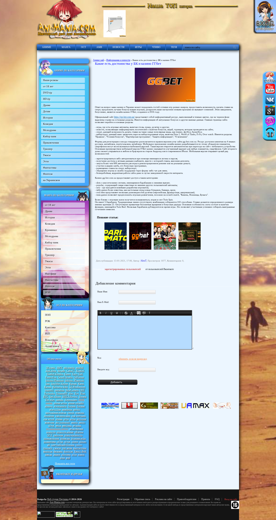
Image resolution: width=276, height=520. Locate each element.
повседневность (73, 435)
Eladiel (80, 370)
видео (76, 409)
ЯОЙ (48, 292)
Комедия (48, 123)
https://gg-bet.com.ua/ (124, 117)
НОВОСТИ (118, 47)
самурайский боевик (62, 444)
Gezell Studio (65, 377)
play (70, 393)
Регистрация (123, 499)
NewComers (72, 390)
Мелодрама (49, 130)
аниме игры (60, 402)
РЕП (47, 333)
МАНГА (66, 47)
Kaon (81, 383)
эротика (66, 454)
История (48, 117)
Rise (82, 393)
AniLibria (50, 370)
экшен (56, 454)
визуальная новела (55, 412)
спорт (79, 444)
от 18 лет (48, 86)
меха (58, 425)
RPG (45, 396)
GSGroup (79, 377)
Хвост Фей (80, 451)
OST (82, 390)
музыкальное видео (57, 428)
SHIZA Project (70, 396)
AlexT (143, 260)
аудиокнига (60, 406)
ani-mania (69, 367)
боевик (72, 406)
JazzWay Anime (59, 383)
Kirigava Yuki (60, 386)
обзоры (79, 432)
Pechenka (49, 393)
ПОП (48, 314)
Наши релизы (50, 80)
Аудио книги (52, 346)
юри (62, 457)
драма (59, 419)
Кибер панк (49, 136)
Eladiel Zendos (55, 373)
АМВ (99, 47)
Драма (46, 105)
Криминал (51, 229)
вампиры (67, 409)
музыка (77, 425)
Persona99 (61, 393)
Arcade (61, 370)
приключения (51, 438)
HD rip (46, 98)
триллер (47, 448)
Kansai (73, 383)
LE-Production (77, 386)
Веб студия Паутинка (57, 499)
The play (50, 399)
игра (66, 419)
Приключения (51, 142)
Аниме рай (98, 60)
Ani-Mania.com (57, 502)
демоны (79, 412)
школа (48, 454)
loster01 (49, 390)
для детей (48, 419)
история (81, 419)
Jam (47, 383)
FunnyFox (51, 377)
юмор (81, 454)
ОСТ (83, 47)
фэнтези (68, 451)
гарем (70, 412)
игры (73, 419)
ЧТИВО (156, 47)
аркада (49, 406)
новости (51, 432)
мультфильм (76, 428)
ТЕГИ (174, 47)
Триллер (48, 148)
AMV (59, 367)
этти (74, 454)
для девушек (79, 415)
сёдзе (67, 441)
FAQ (217, 499)
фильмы (58, 451)
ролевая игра (78, 438)
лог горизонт (62, 422)
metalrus (59, 390)
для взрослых (62, 415)
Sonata (82, 396)
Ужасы (47, 155)
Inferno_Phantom (74, 380)
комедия (49, 422)
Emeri (67, 373)
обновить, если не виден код (133, 358)
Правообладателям (186, 499)
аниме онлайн (76, 402)
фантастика (79, 448)
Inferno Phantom (54, 380)
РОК (47, 321)
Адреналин (70, 399)
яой (68, 457)
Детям (46, 111)
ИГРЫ (138, 47)
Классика (50, 327)
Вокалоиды (51, 339)
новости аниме (65, 432)
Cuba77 (70, 370)
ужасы (57, 448)
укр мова (67, 448)
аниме (49, 402)
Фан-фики (50, 273)
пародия (58, 435)
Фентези (48, 173)
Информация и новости (118, 60)
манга (74, 422)
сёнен (75, 441)
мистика (67, 425)
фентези (47, 451)
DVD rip (47, 92)
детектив (49, 415)
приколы (65, 438)
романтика (50, 441)
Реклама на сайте (163, 499)
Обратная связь (142, 499)
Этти (46, 161)
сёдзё (60, 441)
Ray (77, 393)
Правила (205, 499)
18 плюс (50, 367)
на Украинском (51, 180)
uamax (59, 399)
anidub (79, 367)
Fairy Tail (77, 373)
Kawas (47, 386)
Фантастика (49, 167)
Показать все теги (65, 463)
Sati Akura (55, 396)
